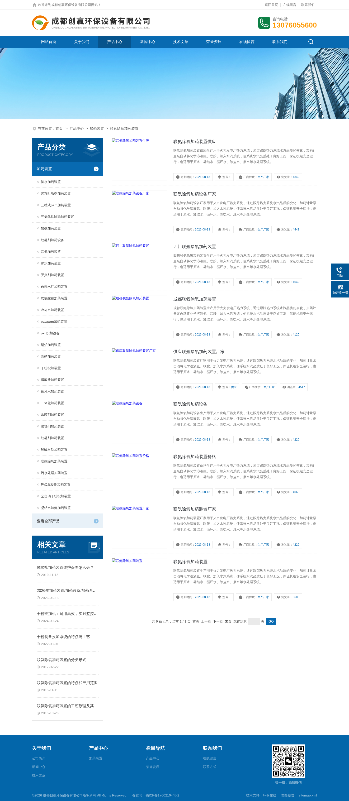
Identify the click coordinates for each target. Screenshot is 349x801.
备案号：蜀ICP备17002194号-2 (155, 795)
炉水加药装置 (51, 263)
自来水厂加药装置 (54, 286)
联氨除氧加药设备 (190, 404)
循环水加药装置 (52, 391)
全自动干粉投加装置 (56, 496)
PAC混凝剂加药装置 (56, 484)
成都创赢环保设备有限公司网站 (74, 5)
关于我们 (81, 42)
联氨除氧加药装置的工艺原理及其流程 (69, 706)
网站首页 (48, 42)
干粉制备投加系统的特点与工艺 (63, 637)
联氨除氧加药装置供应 (194, 141)
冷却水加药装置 (52, 310)
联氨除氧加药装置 (124, 128)
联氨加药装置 (51, 252)
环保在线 (269, 795)
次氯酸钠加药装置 (54, 298)
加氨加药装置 (51, 228)
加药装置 (97, 128)
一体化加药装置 (52, 403)
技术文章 (180, 42)
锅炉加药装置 (51, 345)
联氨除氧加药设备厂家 (194, 194)
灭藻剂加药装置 (52, 275)
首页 (60, 128)
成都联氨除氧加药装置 (194, 299)
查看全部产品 (48, 521)
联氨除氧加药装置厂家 (194, 509)
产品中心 (114, 42)
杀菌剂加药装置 (52, 415)
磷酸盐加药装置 (52, 380)
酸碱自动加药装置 (54, 449)
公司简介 (38, 758)
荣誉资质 (214, 42)
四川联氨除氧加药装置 (194, 246)
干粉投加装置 (51, 368)
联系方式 (209, 767)
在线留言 (289, 5)
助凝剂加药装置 (52, 438)
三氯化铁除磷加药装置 (57, 217)
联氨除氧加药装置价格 (194, 456)
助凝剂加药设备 (52, 240)
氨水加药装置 (51, 182)
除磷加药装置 (51, 356)
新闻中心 (147, 42)
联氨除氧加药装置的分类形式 (61, 660)
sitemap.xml (308, 795)
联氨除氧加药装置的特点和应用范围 (67, 683)
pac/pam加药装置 (54, 321)
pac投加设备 (50, 333)
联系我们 (308, 5)
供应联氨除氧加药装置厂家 (199, 351)
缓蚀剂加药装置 (52, 426)
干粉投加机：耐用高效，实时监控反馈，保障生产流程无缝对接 (90, 614)
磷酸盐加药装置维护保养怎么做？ (65, 568)
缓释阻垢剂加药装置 (56, 193)
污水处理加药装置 (54, 473)
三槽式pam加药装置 (56, 205)
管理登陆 (287, 795)
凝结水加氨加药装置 (56, 508)
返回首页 (271, 5)
